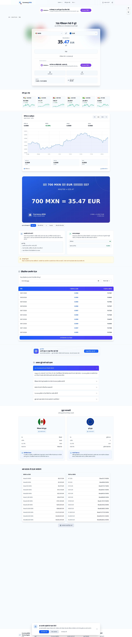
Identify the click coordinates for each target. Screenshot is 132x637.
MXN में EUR (14, 17)
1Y (106, 117)
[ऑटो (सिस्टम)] (128, 12)
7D (94, 117)
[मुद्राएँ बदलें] (66, 33)
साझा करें (33, 225)
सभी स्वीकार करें (44, 631)
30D (98, 117)
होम (9, 17)
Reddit (51, 225)
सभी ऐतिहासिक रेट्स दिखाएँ (66, 338)
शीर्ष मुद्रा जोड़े (67, 2)
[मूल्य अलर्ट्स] (112, 2)
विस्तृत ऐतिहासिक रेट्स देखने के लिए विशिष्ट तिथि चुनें (30, 277)
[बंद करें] (97, 629)
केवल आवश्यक (54, 631)
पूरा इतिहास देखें (104, 168)
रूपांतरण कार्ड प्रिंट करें (67, 525)
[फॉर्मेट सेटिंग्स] (128, 8)
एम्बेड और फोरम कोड (60, 225)
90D (103, 117)
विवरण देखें (105, 281)
